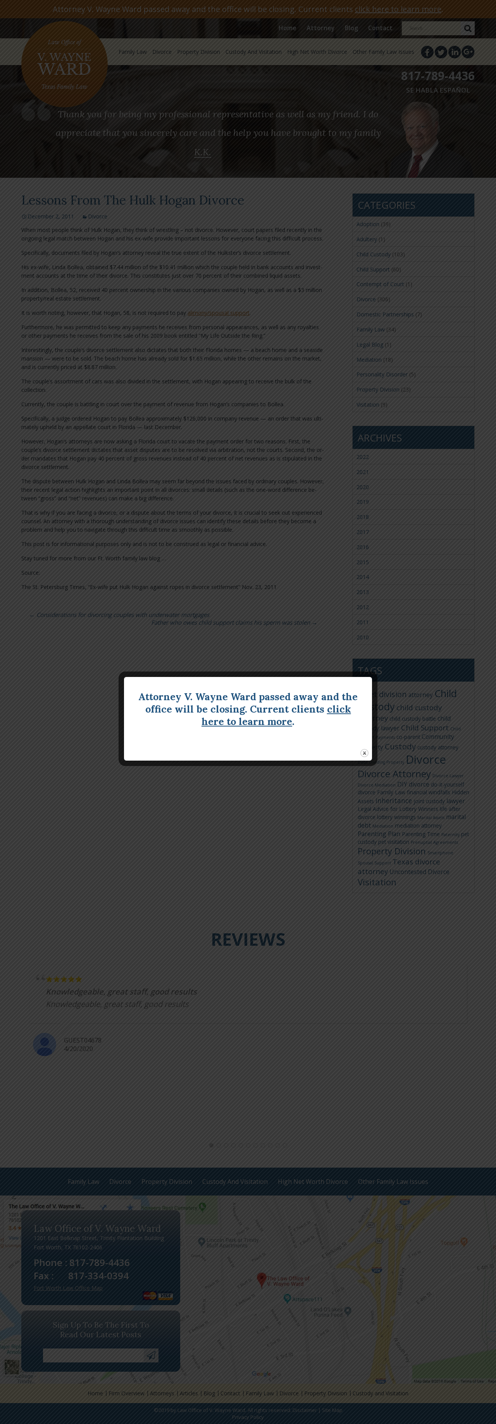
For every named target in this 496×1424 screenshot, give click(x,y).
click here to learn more (276, 715)
